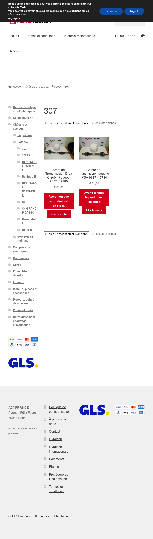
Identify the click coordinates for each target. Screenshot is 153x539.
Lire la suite (59, 214)
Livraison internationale (58, 449)
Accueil (13, 35)
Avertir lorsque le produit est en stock (59, 200)
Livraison (14, 51)
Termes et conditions (40, 35)
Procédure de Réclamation (58, 476)
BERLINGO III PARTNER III (29, 189)
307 (24, 148)
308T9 (26, 155)
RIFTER (27, 230)
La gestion (24, 135)
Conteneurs (21, 258)
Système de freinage (25, 238)
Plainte (54, 466)
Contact (54, 431)
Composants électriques (21, 249)
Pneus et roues (23, 310)
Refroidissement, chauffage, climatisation (24, 321)
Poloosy (57, 86)
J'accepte (111, 11)
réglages (14, 18)
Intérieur (18, 282)
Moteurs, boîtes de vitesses (23, 301)
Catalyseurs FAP (24, 118)
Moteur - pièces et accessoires (25, 291)
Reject (134, 11)
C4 (24, 202)
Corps (17, 265)
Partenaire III (29, 221)
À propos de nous (57, 421)
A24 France (20, 516)
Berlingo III (29, 176)
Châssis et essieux (37, 86)
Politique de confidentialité (59, 409)
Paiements (56, 459)
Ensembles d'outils (20, 273)
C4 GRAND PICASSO (29, 210)
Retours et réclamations (78, 35)
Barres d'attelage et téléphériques (24, 109)
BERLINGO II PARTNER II (29, 166)
